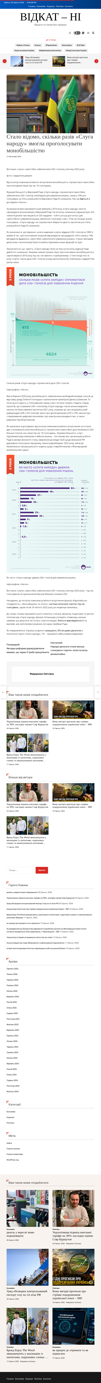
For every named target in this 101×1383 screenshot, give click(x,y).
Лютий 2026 (12, 1002)
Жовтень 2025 (13, 1024)
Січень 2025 (12, 1075)
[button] (5, 61)
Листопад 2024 (13, 1086)
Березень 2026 (13, 997)
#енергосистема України (76, 50)
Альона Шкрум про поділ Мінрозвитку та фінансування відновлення (35, 943)
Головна (32, 6)
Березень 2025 (13, 1064)
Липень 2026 (12, 974)
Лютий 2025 (12, 1069)
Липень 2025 (12, 1041)
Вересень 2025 (13, 1030)
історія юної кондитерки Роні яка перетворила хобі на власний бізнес (36, 948)
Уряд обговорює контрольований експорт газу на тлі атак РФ (36, 60)
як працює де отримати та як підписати (23, 923)
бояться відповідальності (71, 620)
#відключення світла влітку (50, 50)
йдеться (84, 198)
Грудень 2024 (12, 1080)
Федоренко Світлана (42, 673)
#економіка (67, 45)
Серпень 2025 (12, 1036)
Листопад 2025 (13, 1019)
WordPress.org (13, 1160)
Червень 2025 (12, 1047)
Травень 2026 (12, 985)
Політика (60, 6)
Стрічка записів (13, 1149)
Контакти (69, 6)
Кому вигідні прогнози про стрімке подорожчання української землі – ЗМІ (77, 61)
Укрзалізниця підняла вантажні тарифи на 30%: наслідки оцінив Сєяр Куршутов (27, 723)
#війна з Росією (23, 45)
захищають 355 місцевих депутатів (63, 630)
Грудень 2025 (12, 1013)
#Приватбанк (51, 45)
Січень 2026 (12, 1008)
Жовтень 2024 (13, 1091)
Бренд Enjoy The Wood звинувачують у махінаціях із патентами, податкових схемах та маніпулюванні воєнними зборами (26, 759)
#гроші (38, 45)
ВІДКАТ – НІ (50, 16)
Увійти (9, 1143)
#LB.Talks (81, 45)
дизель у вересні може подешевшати (22, 892)
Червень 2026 (12, 980)
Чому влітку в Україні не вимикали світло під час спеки (29, 937)
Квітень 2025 (12, 1058)
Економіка (41, 6)
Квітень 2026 (12, 991)
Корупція (51, 6)
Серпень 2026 (12, 969)
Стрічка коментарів (15, 1154)
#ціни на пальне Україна (24, 50)
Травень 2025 (12, 1052)
